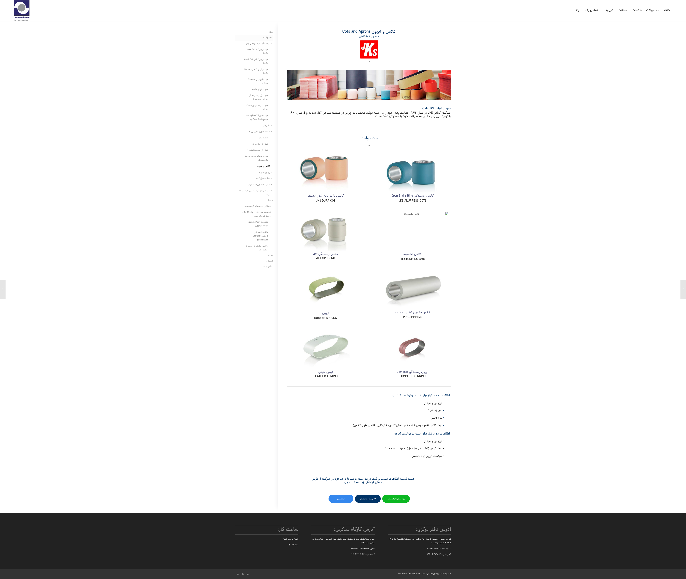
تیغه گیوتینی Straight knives (258, 81)
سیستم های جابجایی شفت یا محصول (255, 158)
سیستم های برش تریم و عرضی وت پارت (254, 192)
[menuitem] (667, 10)
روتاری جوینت (264, 172)
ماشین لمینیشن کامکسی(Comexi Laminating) (260, 236)
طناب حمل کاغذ (262, 178)
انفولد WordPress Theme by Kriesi (411, 573)
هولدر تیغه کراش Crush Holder (257, 107)
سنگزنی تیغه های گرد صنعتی (258, 206)
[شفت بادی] (683, 289)
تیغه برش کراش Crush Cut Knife (256, 61)
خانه (271, 32)
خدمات (269, 200)
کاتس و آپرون (263, 166)
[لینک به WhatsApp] (237, 574)
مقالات (270, 255)
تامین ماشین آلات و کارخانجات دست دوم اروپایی (256, 214)
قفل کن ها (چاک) (260, 144)
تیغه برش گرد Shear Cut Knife (257, 51)
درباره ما (269, 261)
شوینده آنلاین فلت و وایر (258, 185)
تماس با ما (268, 266)
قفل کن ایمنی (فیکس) (257, 150)
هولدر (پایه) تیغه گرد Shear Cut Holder (258, 97)
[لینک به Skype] (243, 574)
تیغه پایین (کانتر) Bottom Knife (256, 71)
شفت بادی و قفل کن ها (259, 132)
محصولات (267, 37)
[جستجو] (577, 10)
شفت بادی (263, 138)
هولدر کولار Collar (260, 89)
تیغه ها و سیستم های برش (257, 43)
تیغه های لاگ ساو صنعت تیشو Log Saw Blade (256, 117)
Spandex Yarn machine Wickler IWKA (258, 224)
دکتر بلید (266, 125)
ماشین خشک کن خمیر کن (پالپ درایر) (256, 248)
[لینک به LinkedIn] (248, 574)
